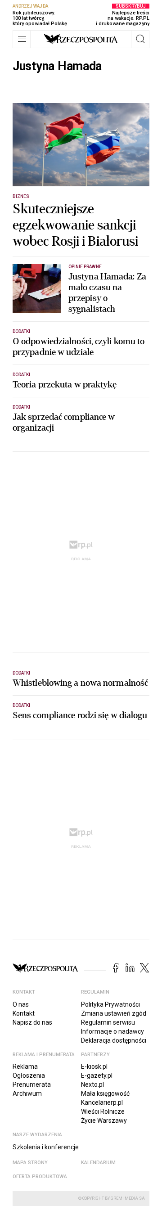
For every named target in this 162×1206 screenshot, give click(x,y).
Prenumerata (32, 1084)
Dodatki (21, 331)
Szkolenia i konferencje (46, 1147)
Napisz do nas (32, 1022)
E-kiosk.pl (94, 1066)
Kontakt (24, 1013)
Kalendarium (98, 1163)
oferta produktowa (40, 1176)
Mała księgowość (105, 1093)
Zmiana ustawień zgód (113, 1013)
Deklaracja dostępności (113, 1040)
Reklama (25, 1066)
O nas (21, 1004)
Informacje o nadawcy (112, 1031)
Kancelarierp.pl (102, 1102)
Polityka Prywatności (110, 1004)
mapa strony (30, 1163)
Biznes (21, 196)
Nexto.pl (92, 1084)
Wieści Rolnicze (103, 1111)
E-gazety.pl (96, 1075)
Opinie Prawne (85, 266)
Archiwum (27, 1093)
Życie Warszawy (104, 1120)
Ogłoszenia (29, 1075)
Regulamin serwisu (108, 1022)
